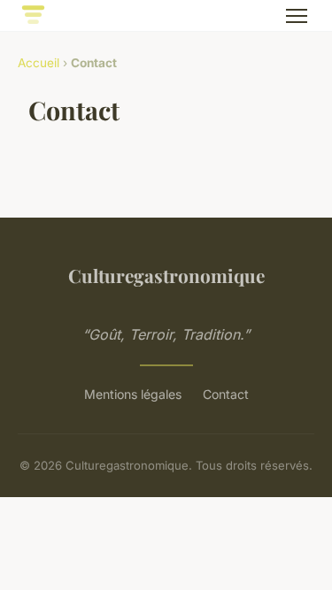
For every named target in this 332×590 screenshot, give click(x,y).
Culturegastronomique (166, 275)
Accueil (38, 63)
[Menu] (296, 16)
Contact (226, 394)
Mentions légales (132, 394)
